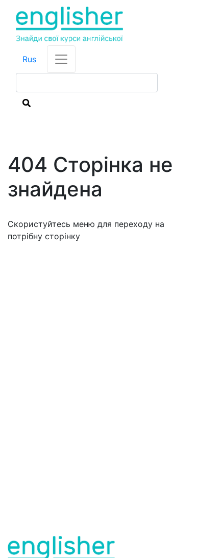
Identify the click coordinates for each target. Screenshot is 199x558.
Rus (29, 59)
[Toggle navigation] (61, 59)
